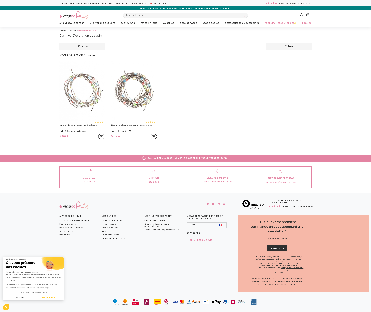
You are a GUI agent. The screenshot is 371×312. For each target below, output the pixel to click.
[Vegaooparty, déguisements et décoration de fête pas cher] (73, 13)
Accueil (63, 30)
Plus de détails (161, 3)
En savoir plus (18, 297)
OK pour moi (48, 297)
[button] (6, 307)
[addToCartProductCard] (101, 136)
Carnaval (72, 30)
